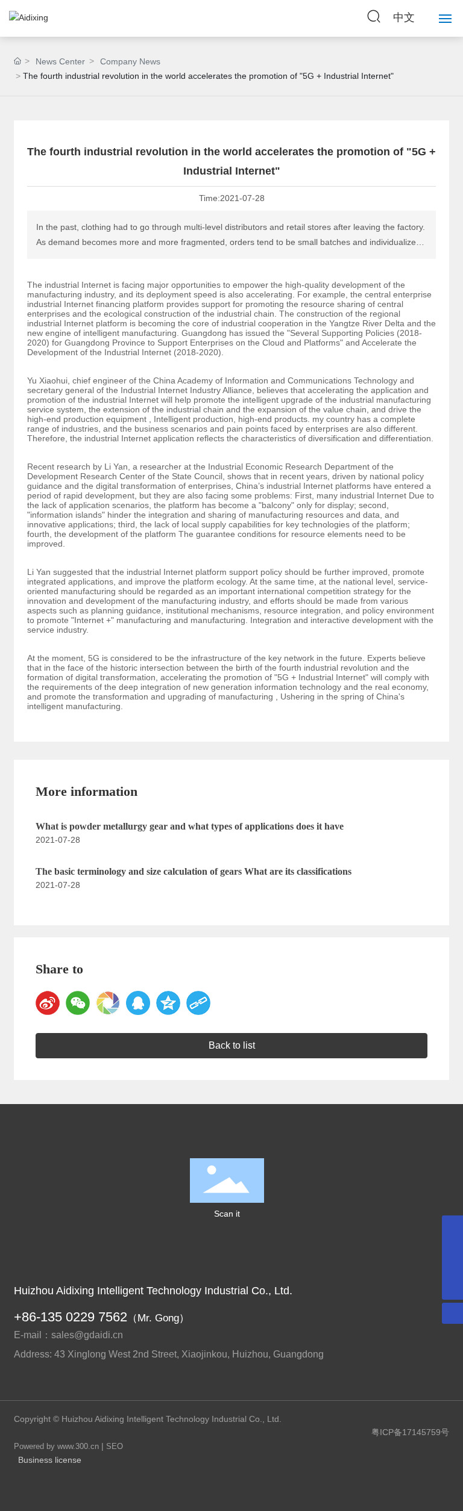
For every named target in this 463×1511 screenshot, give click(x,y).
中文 (404, 17)
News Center (60, 61)
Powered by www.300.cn (56, 1446)
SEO (114, 1446)
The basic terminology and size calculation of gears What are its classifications (193, 871)
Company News (130, 61)
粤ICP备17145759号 (410, 1432)
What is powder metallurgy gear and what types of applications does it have (190, 826)
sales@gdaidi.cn (87, 1335)
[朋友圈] (108, 1003)
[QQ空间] (168, 1003)
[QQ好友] (138, 1003)
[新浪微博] (48, 1003)
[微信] (78, 1003)
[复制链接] (198, 1003)
